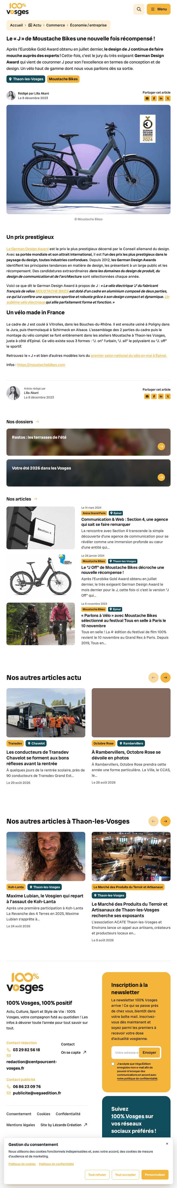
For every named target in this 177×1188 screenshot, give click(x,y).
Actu (36, 25)
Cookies (43, 1113)
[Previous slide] (153, 678)
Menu (162, 9)
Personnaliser (155, 1175)
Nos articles (18, 499)
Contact (68, 1044)
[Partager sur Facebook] (154, 98)
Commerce (55, 25)
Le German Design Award (27, 248)
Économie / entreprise (88, 25)
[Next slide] (165, 678)
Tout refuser (97, 1175)
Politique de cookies (22, 1164)
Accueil (16, 25)
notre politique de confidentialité (137, 1078)
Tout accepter (125, 1175)
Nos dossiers (19, 422)
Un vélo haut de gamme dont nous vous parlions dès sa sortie (77, 68)
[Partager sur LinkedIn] (161, 98)
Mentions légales (20, 1124)
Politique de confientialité (56, 1164)
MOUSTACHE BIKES (52, 291)
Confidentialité (68, 1113)
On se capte (71, 1052)
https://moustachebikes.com (41, 364)
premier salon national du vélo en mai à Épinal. (129, 355)
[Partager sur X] (168, 98)
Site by (61, 1124)
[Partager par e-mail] (147, 98)
